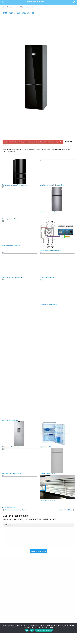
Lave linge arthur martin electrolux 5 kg (52, 185)
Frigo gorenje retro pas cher (48, 304)
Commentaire (10, 525)
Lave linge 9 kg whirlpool (9, 219)
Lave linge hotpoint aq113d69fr (11, 474)
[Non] (75, 628)
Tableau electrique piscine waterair (50, 250)
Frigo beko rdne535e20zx (47, 474)
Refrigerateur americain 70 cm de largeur (14, 185)
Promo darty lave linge (9, 507)
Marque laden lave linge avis (11, 245)
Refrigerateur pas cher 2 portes (49, 212)
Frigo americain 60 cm (65, 510)
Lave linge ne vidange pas (10, 420)
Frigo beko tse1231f (46, 447)
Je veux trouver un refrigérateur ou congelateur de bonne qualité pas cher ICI (33, 141)
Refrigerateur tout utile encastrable (15, 510)
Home (4, 7)
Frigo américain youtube (47, 500)
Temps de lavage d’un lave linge (12, 277)
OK (27, 630)
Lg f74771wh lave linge (47, 277)
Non (31, 630)
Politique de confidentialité (44, 630)
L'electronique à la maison (34, 1)
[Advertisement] (38, 30)
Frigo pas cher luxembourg (10, 447)
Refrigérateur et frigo (12, 7)
